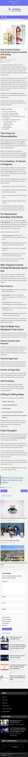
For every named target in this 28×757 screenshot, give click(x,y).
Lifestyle (3, 57)
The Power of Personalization (9, 111)
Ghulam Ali (13, 542)
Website (4, 609)
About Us (4, 697)
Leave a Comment (6, 62)
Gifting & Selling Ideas (7, 127)
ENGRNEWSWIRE (13, 652)
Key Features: (7, 118)
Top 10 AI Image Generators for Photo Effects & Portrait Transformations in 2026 (18, 646)
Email (4, 603)
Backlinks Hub (13, 520)
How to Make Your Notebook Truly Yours (11, 119)
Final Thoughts (5, 129)
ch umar (22, 641)
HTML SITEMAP (6, 711)
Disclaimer (4, 703)
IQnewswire (12, 661)
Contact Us (5, 700)
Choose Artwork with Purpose (11, 121)
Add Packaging (8, 125)
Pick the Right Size (8, 122)
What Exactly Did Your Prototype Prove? (16, 638)
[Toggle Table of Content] (24, 109)
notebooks (9, 487)
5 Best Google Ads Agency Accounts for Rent (17, 656)
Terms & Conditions (7, 708)
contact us (15, 746)
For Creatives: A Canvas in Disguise (10, 113)
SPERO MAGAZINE (21, 753)
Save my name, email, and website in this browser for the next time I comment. (6, 621)
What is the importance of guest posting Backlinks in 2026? (17, 677)
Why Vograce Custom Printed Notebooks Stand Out (13, 116)
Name (4, 596)
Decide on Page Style (9, 124)
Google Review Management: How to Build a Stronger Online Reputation (18, 666)
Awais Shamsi (13, 59)
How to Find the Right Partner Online (10, 540)
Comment (5, 581)
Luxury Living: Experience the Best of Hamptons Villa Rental (14, 563)
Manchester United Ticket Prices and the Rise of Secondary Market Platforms (24, 491)
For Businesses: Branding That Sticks (10, 115)
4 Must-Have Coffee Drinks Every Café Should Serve (14, 518)
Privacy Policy (5, 705)
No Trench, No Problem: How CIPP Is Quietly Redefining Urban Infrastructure (5, 491)
